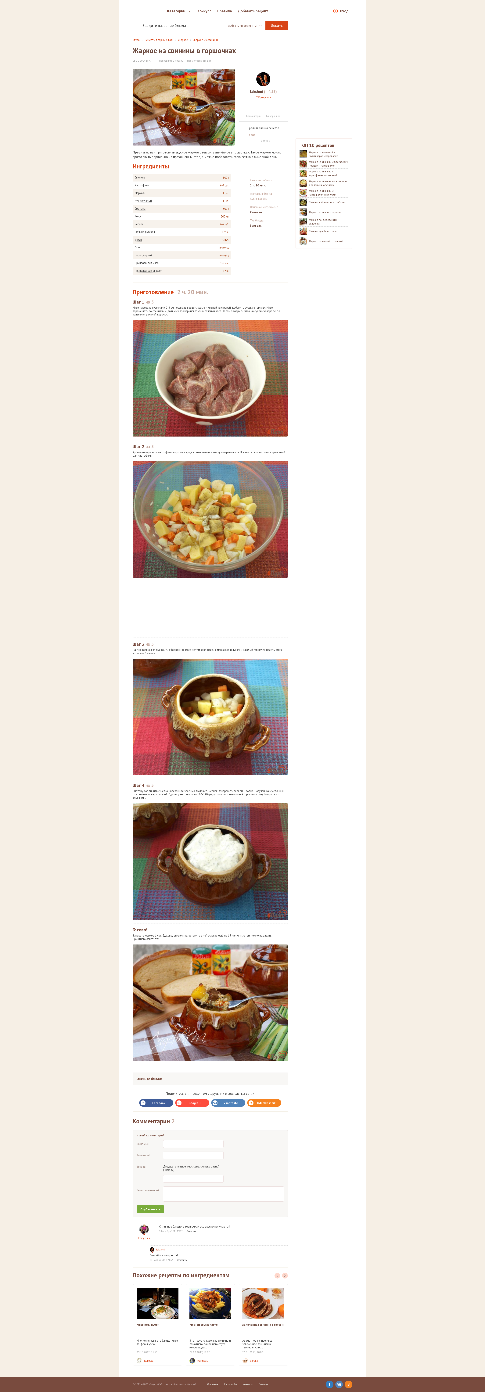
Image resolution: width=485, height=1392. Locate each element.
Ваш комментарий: (148, 1190)
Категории (176, 11)
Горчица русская (145, 232)
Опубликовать (150, 1209)
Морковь (140, 193)
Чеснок (139, 224)
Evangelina (144, 1238)
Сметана (140, 208)
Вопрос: (141, 1166)
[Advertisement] (210, 607)
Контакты (248, 1384)
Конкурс (204, 11)
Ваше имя (143, 1144)
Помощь (263, 1384)
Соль (137, 247)
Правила (224, 11)
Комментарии (253, 116)
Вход (344, 11)
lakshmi (160, 1249)
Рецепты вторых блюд (159, 40)
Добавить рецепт (253, 11)
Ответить (191, 1231)
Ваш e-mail (143, 1155)
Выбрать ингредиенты (242, 25)
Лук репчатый (143, 201)
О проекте (212, 1384)
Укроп (138, 239)
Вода (138, 216)
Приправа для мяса (147, 263)
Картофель (142, 185)
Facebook (158, 1103)
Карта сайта (230, 1384)
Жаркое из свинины (205, 40)
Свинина (140, 177)
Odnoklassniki (266, 1103)
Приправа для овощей (148, 270)
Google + (195, 1103)
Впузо (136, 40)
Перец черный (143, 255)
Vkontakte (231, 1103)
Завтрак (255, 225)
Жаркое (183, 40)
